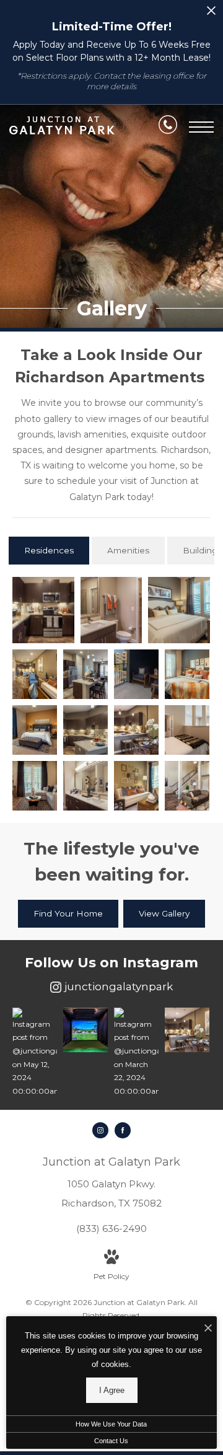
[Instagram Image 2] (85, 1030)
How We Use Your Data (111, 1424)
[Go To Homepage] (62, 127)
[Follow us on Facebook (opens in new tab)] (123, 1130)
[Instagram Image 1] (34, 1053)
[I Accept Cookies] (208, 1329)
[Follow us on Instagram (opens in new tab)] (100, 1130)
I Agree (112, 1390)
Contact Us (111, 1440)
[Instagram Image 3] (136, 1053)
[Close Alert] (211, 14)
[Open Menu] (201, 127)
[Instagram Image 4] (187, 1030)
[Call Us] (168, 127)
